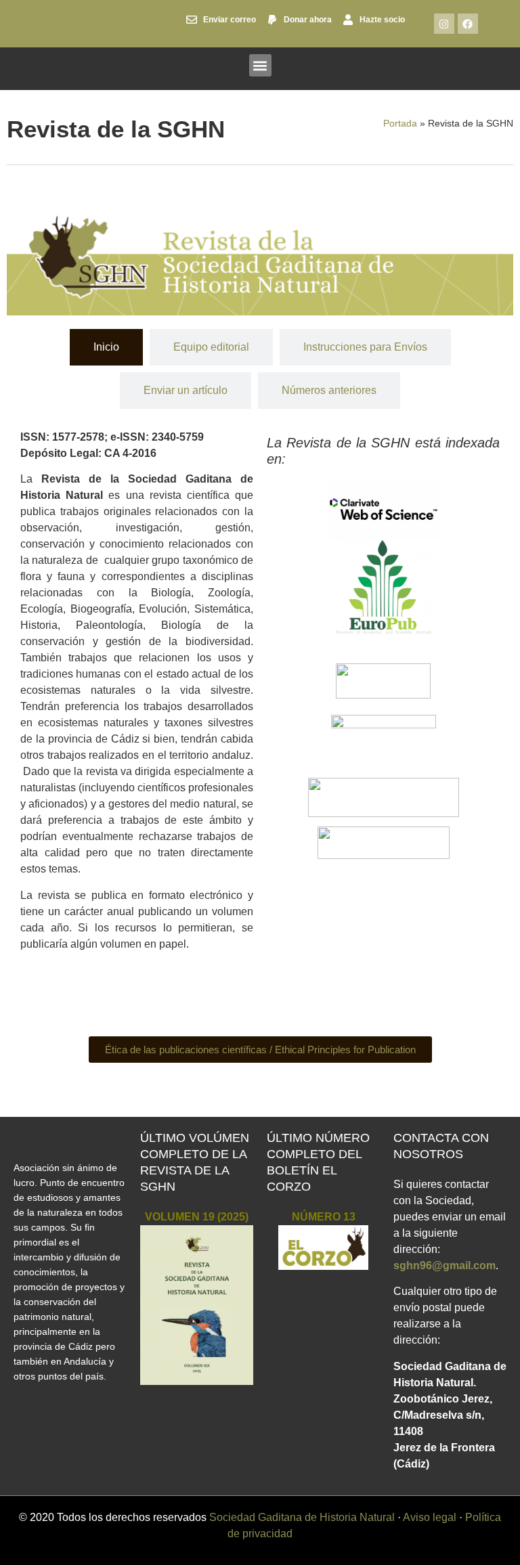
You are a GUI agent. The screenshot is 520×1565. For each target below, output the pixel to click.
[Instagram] (444, 24)
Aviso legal (429, 1517)
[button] (260, 65)
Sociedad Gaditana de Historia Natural (302, 1517)
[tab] (106, 347)
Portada (400, 123)
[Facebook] (468, 24)
